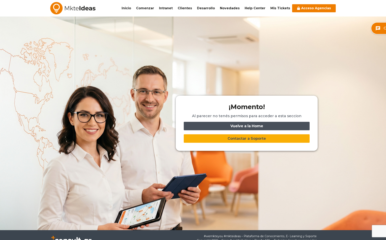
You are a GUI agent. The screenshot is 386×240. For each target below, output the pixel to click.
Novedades (230, 8)
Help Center (255, 8)
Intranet (166, 8)
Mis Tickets (280, 8)
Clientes (185, 8)
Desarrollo (206, 8)
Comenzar (145, 8)
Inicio (126, 8)
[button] (247, 138)
